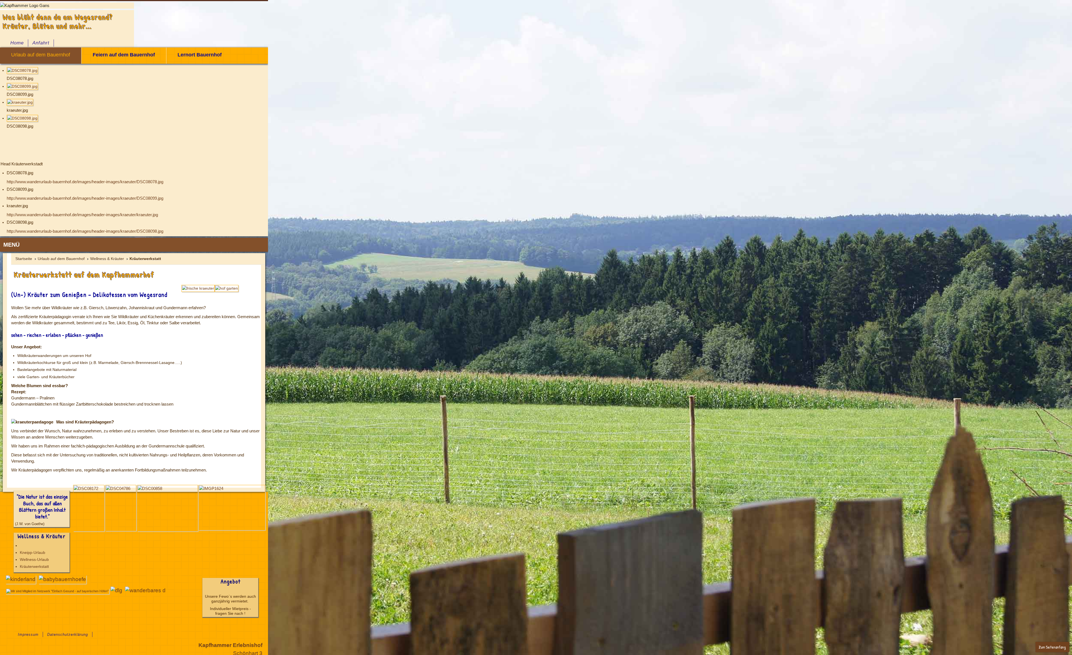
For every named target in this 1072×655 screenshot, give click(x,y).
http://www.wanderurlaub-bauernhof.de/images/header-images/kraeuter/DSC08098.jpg (85, 231)
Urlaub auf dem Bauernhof (61, 258)
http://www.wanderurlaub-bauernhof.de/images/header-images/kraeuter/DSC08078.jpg (85, 182)
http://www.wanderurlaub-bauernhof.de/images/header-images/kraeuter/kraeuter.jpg (82, 215)
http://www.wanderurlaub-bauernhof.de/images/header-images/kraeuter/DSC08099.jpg (85, 198)
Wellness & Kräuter (107, 258)
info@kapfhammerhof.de (1035, 572)
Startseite (23, 258)
